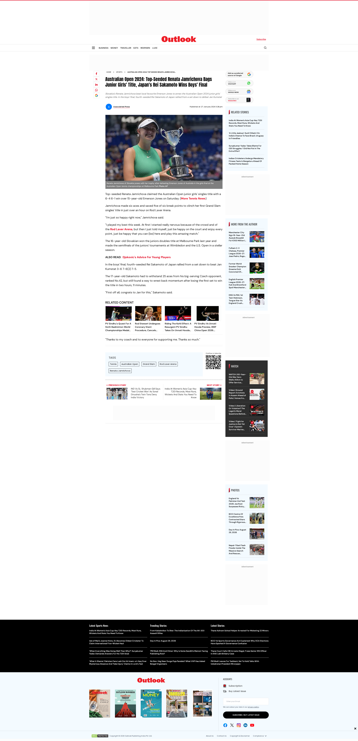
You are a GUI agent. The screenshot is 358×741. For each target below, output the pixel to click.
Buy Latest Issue (237, 691)
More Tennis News (193, 198)
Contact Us (222, 736)
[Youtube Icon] (252, 725)
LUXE (154, 48)
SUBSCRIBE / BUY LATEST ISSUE (246, 715)
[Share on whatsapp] (96, 90)
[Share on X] (96, 79)
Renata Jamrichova (120, 370)
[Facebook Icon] (225, 725)
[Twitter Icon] (232, 725)
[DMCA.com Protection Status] (99, 736)
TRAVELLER (125, 48)
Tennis (113, 364)
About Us (210, 736)
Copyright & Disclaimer (240, 736)
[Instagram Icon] (238, 725)
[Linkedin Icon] (245, 725)
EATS (135, 48)
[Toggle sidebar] (93, 48)
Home (108, 72)
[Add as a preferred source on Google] (96, 95)
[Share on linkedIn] (96, 84)
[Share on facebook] (96, 73)
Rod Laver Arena (121, 229)
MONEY (114, 48)
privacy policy (253, 707)
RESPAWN (145, 48)
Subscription (235, 685)
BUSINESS (103, 48)
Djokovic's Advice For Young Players (147, 257)
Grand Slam (149, 364)
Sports (119, 72)
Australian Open (129, 364)
